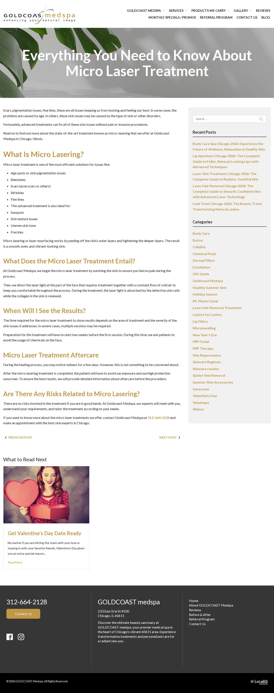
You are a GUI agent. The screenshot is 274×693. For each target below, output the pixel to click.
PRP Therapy (203, 348)
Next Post (168, 437)
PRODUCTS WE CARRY (208, 10)
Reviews (263, 10)
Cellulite (199, 247)
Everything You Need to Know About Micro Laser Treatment (137, 62)
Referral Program (216, 17)
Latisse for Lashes (207, 314)
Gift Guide (201, 274)
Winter (198, 409)
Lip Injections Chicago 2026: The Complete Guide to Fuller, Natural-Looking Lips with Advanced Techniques (226, 161)
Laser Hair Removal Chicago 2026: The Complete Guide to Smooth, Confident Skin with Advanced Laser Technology (227, 191)
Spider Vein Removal (209, 375)
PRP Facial (201, 341)
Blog (265, 17)
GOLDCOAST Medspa (144, 10)
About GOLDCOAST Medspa (211, 605)
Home (193, 601)
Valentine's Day (205, 396)
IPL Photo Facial (205, 301)
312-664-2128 (159, 417)
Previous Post (20, 437)
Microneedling (204, 328)
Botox (198, 240)
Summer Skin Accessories (213, 382)
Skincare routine (206, 369)
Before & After (200, 614)
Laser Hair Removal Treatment (217, 308)
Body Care (201, 233)
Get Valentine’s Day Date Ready (44, 533)
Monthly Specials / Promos (172, 17)
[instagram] (21, 652)
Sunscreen (201, 389)
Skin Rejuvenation (207, 355)
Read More (15, 562)
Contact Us (247, 17)
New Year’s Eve (205, 335)
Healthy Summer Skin (209, 287)
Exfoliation (201, 267)
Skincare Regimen (207, 362)
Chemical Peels (204, 254)
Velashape (201, 402)
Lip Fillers (200, 321)
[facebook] (11, 652)
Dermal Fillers (204, 260)
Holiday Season (205, 294)
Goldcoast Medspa (208, 281)
